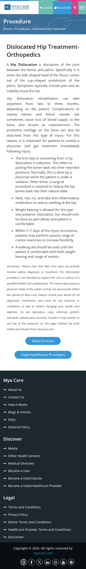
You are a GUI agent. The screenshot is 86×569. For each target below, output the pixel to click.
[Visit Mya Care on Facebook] (31, 562)
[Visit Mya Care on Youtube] (63, 562)
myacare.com (43, 553)
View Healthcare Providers (43, 354)
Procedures (22, 29)
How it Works (17, 405)
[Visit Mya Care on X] (39, 562)
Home (8, 29)
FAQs (12, 419)
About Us (15, 390)
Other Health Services (24, 456)
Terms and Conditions (24, 507)
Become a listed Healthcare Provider (35, 486)
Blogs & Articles (19, 412)
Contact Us (16, 397)
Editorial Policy (19, 427)
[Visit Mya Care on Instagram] (55, 562)
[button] (75, 7)
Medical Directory (21, 463)
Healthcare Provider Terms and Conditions (39, 529)
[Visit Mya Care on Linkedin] (47, 562)
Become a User (19, 471)
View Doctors (43, 340)
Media (12, 448)
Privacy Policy (18, 514)
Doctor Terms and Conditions (29, 522)
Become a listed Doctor (25, 478)
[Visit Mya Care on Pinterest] (71, 562)
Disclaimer (16, 537)
